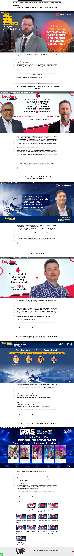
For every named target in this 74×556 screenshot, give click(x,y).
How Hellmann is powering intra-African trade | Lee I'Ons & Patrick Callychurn (37, 87)
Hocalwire (60, 555)
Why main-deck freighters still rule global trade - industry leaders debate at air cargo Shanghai (37, 336)
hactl (33, 322)
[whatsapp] (14, 64)
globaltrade (47, 322)
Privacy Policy (36, 550)
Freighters (22, 409)
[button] (37, 9)
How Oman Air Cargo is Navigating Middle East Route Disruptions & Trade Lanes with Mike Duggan (37, 177)
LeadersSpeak (40, 164)
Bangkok (42, 491)
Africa (33, 164)
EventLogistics (24, 491)
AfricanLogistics (44, 163)
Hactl (50, 491)
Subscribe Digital (25, 0)
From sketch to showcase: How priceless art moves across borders (42, 532)
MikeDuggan (25, 238)
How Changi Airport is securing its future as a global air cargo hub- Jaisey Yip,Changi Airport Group (20, 543)
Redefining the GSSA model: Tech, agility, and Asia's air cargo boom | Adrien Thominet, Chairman (53, 532)
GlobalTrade (42, 239)
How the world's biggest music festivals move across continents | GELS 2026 (31, 532)
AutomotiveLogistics (28, 164)
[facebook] (14, 62)
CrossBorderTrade (37, 239)
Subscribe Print (20, 0)
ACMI (25, 409)
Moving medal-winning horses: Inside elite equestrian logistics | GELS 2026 (20, 532)
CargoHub (28, 239)
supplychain (40, 322)
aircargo (20, 322)
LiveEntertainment (37, 491)
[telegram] (14, 66)
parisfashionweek (24, 322)
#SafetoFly (37, 0)
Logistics (52, 163)
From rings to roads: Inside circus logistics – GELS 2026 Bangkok (37, 423)
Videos (17, 5)
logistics (44, 322)
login (41, 0)
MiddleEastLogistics (30, 238)
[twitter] (14, 61)
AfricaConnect (30, 163)
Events (34, 0)
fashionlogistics (30, 322)
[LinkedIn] (14, 59)
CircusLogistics (32, 491)
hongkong (36, 322)
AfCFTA (40, 163)
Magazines (47, 550)
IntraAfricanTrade (35, 163)
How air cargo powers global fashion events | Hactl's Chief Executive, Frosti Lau (37, 252)
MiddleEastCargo (34, 74)
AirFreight (53, 238)
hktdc (53, 322)
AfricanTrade (36, 164)
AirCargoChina (29, 409)
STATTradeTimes (46, 164)
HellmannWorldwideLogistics (23, 163)
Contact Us (57, 550)
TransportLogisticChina (35, 409)
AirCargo (35, 238)
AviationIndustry (39, 74)
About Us (32, 550)
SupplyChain (48, 163)
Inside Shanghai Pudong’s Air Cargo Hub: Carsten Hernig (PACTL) (53, 521)
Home (14, 5)
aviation (51, 322)
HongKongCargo (46, 491)
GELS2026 (28, 491)
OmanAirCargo (20, 238)
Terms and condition (42, 550)
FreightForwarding (44, 238)
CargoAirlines (54, 409)
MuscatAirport (32, 239)
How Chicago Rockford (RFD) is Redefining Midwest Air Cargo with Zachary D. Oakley (42, 521)
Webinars (50, 550)
